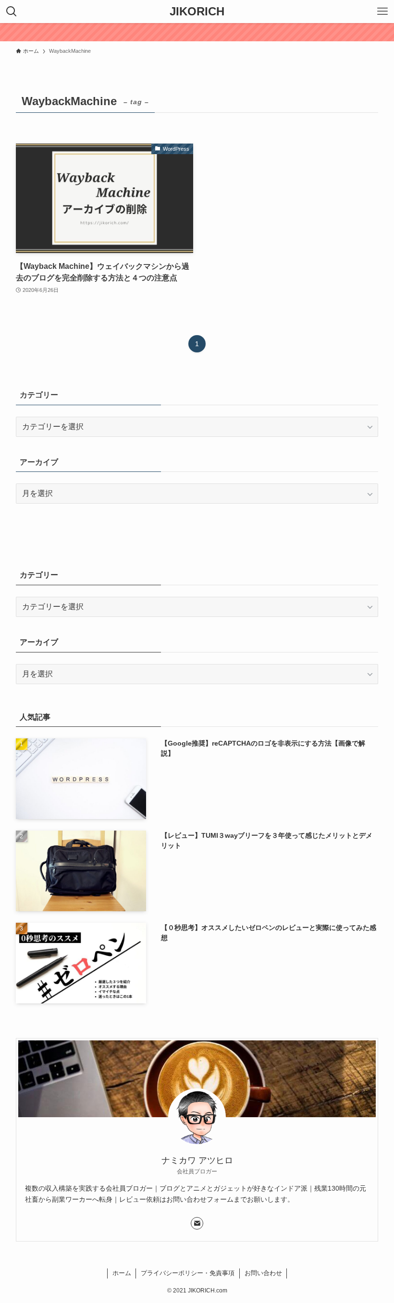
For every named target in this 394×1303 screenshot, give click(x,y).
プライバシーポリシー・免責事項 (187, 1273)
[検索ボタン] (11, 11)
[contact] (197, 1223)
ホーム (121, 1273)
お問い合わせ (263, 1273)
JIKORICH (197, 11)
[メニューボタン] (382, 11)
